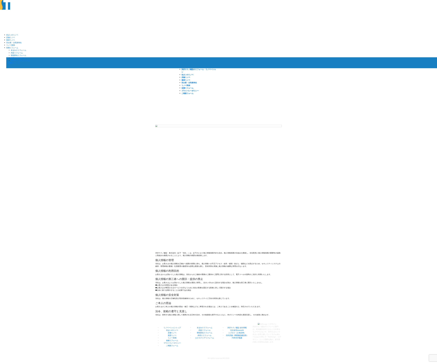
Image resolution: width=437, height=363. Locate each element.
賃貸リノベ (10, 40)
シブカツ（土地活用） (237, 333)
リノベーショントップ (172, 328)
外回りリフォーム (17, 58)
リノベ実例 (10, 45)
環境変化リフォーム (18, 55)
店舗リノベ (10, 37)
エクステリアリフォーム (20, 60)
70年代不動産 (237, 338)
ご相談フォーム (13, 63)
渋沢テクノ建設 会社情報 (237, 328)
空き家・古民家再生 (14, 42)
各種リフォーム (12, 48)
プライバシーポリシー (190, 90)
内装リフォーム (17, 53)
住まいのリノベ (12, 35)
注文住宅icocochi (237, 330)
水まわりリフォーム (18, 50)
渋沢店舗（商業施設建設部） (237, 335)
